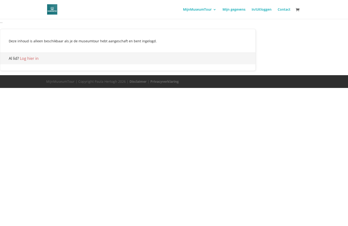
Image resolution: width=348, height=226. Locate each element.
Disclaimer (138, 81)
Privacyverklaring (164, 81)
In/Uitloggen (262, 10)
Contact (284, 10)
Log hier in (29, 58)
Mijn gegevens (234, 10)
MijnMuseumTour (197, 10)
